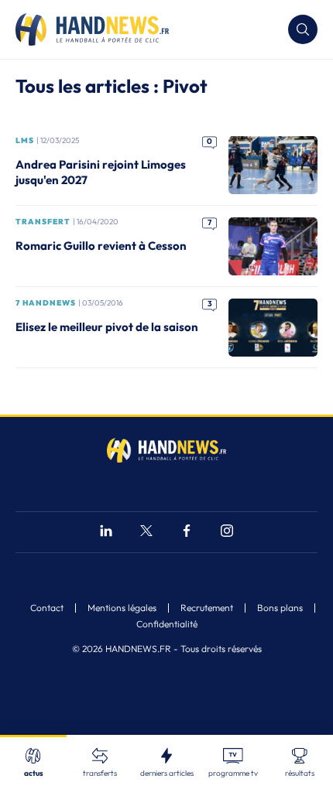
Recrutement (206, 608)
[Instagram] (227, 532)
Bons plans (280, 608)
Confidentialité (166, 624)
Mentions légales (122, 608)
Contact (47, 608)
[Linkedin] (106, 532)
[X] (146, 532)
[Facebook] (186, 532)
